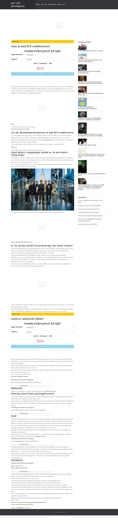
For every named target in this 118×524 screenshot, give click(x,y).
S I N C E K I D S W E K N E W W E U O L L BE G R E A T (26, 382)
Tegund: (14, 59)
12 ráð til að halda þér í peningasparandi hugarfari (87, 108)
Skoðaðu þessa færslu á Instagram (22, 380)
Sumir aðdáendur (46, 140)
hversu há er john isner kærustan (88, 209)
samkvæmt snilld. (40, 436)
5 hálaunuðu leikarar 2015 (87, 145)
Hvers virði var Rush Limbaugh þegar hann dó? (90, 94)
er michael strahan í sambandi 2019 (89, 206)
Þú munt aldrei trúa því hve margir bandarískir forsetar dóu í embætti (90, 135)
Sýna (42, 74)
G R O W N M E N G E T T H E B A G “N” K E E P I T (25, 441)
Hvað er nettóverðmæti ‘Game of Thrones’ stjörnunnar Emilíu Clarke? (90, 82)
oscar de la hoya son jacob (20, 129)
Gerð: (35, 63)
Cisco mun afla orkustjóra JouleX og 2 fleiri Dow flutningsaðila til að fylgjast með (91, 155)
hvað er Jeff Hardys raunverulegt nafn (90, 216)
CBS (45, 264)
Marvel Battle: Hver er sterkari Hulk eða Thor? (91, 174)
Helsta (38, 4)
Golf (63, 4)
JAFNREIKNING (23, 385)
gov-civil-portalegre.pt (59, 512)
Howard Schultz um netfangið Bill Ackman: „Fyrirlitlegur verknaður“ (89, 119)
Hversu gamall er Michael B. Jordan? (90, 51)
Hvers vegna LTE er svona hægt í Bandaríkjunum (89, 72)
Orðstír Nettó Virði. (50, 391)
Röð (50, 63)
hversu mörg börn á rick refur (87, 224)
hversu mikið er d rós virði (19, 468)
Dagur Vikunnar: (17, 54)
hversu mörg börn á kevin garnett (89, 212)
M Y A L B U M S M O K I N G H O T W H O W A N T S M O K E (28, 410)
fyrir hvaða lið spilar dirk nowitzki (21, 242)
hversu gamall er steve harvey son (22, 504)
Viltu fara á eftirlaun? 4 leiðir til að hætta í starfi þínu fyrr (90, 61)
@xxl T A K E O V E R (17, 466)
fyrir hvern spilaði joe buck (19, 376)
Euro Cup (44, 4)
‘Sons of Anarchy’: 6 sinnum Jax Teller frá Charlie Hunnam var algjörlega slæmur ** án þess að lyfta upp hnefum (91, 187)
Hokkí (59, 4)
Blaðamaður (52, 4)
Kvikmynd (43, 63)
